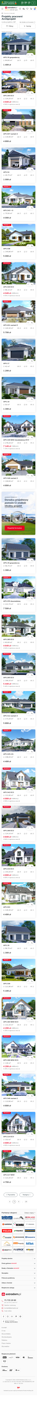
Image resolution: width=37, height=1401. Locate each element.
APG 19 (6, 402)
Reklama (4, 1340)
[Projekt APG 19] (18, 388)
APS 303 (6, 907)
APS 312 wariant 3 (10, 716)
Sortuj (28, 26)
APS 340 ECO (8, 287)
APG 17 (6, 363)
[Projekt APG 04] (18, 158)
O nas (3, 1331)
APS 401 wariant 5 (10, 325)
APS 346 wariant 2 (10, 1098)
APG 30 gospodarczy (11, 57)
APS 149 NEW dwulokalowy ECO (16, 440)
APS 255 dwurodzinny (11, 601)
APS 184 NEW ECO (10, 1022)
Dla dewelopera (7, 1337)
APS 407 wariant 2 (10, 134)
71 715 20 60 (10, 1300)
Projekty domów (7, 1258)
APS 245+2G (8, 754)
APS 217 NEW (9, 1175)
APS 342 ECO (8, 792)
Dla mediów (5, 1346)
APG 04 (6, 172)
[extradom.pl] (11, 8)
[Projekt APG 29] (18, 932)
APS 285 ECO (8, 639)
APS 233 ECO (8, 869)
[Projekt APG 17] (18, 350)
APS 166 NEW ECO (10, 1060)
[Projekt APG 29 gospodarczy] (18, 549)
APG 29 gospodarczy (11, 563)
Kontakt (4, 1328)
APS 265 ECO (8, 678)
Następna (26, 1195)
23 (26, 1202)
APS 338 (6, 249)
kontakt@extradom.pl (11, 1308)
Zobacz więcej (29, 1213)
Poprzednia (11, 1195)
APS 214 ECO (8, 1137)
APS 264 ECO (8, 96)
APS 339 (6, 984)
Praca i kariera (6, 1343)
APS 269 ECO (8, 831)
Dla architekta (6, 1334)
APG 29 (6, 945)
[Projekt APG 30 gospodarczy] (18, 44)
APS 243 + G (8, 210)
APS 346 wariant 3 (10, 478)
